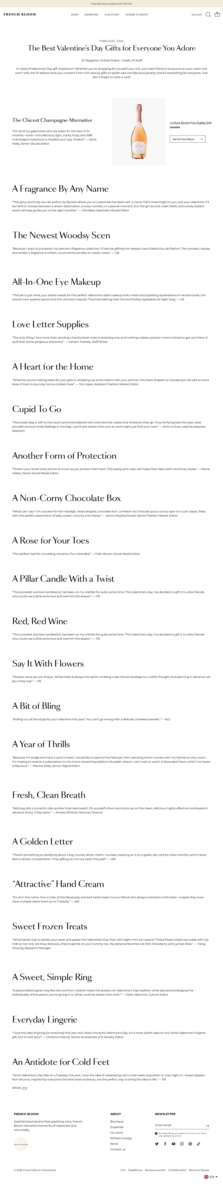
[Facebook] (165, 1143)
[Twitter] (157, 1143)
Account (197, 14)
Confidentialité (177, 1170)
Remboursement (155, 1170)
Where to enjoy (121, 1138)
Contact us (117, 1149)
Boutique (117, 1121)
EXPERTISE (91, 14)
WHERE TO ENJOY (137, 14)
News (114, 1143)
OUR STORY (112, 14)
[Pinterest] (190, 1143)
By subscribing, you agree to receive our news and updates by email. (182, 1134)
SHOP (74, 14)
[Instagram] (182, 1143)
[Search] (208, 14)
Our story (116, 1132)
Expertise (117, 1127)
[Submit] (207, 1126)
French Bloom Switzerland (39, 1170)
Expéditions (135, 1170)
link (24, 1087)
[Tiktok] (198, 1143)
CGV (123, 1170)
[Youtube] (173, 1143)
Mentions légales (199, 1170)
